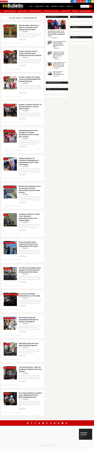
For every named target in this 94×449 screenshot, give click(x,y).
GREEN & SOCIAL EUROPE (10, 11)
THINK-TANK (74, 11)
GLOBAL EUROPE (39, 6)
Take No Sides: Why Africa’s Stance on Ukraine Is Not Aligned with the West (29, 28)
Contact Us (69, 6)
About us (62, 6)
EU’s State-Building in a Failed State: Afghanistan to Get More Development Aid (30, 395)
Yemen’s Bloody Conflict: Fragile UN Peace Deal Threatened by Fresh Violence (30, 53)
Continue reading (22, 39)
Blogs (47, 6)
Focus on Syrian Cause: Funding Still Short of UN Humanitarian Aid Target (28, 244)
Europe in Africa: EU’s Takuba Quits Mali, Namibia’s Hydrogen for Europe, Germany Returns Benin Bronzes (59, 44)
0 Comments (18, 43)
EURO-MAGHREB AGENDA (85, 11)
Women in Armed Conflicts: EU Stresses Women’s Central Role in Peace (30, 107)
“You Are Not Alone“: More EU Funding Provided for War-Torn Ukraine (30, 369)
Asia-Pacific (6, 393)
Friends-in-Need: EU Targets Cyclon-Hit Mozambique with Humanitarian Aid (30, 79)
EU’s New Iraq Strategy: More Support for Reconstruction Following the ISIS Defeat (30, 270)
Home (31, 6)
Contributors (54, 6)
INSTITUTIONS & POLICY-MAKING (51, 11)
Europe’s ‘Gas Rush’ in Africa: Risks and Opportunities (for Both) (58, 73)
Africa (5, 77)
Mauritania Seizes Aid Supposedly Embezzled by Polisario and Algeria (28, 320)
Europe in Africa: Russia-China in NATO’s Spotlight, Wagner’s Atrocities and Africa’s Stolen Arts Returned (59, 54)
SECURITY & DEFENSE (22, 11)
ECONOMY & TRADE (65, 11)
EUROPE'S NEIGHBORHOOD (9, 187)
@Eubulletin (25, 31)
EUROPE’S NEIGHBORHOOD (35, 11)
